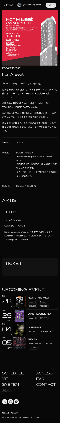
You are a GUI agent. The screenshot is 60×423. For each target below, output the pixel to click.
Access (44, 373)
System (10, 385)
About (9, 390)
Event (51, 5)
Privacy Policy (10, 413)
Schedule (13, 373)
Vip (5, 379)
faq (40, 379)
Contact (46, 385)
